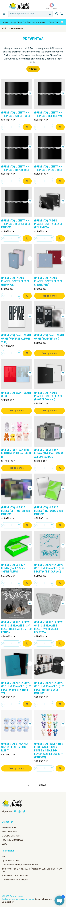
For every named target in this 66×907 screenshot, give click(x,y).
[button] (33, 69)
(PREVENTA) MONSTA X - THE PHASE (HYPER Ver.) (15, 168)
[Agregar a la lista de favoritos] (29, 93)
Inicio (4, 29)
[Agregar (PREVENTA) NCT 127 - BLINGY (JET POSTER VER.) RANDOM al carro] (27, 525)
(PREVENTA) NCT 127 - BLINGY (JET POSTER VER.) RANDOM (16, 511)
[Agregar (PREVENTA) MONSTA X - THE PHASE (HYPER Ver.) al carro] (27, 181)
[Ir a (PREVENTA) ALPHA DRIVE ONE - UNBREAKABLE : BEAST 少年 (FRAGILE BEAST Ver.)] (49, 603)
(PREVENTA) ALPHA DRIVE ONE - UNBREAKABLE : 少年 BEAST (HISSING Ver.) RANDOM (49, 688)
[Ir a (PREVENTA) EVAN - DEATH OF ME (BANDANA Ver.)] (49, 316)
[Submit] (50, 14)
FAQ (4, 856)
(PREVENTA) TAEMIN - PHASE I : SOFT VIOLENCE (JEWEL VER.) (48, 281)
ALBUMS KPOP (9, 827)
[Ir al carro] (62, 14)
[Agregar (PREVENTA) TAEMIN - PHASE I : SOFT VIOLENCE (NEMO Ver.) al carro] (27, 296)
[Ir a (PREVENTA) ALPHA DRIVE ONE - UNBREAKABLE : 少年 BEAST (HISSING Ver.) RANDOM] (49, 664)
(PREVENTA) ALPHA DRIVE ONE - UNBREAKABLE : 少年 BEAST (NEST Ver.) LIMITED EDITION (16, 627)
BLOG (5, 843)
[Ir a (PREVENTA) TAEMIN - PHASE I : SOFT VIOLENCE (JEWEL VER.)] (49, 259)
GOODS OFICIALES (11, 835)
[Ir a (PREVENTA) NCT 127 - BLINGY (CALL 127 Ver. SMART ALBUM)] (16, 546)
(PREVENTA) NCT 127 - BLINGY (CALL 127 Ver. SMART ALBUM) (13, 568)
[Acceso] (56, 13)
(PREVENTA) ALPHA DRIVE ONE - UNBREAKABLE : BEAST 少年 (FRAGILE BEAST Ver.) (48, 627)
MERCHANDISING (10, 831)
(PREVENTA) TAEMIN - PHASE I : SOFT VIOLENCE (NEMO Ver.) (15, 281)
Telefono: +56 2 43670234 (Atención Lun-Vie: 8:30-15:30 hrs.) (32, 870)
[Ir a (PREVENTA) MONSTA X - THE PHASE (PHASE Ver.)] (49, 148)
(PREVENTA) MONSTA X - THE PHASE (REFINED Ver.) (48, 114)
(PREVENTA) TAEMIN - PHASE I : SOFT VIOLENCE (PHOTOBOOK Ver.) (48, 396)
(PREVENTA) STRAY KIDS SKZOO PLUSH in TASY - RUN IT (15, 747)
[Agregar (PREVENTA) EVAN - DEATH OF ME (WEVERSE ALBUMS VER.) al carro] (27, 353)
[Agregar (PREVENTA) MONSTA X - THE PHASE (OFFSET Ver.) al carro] (27, 127)
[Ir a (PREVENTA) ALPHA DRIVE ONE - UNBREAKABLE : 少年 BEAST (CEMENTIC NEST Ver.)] (16, 664)
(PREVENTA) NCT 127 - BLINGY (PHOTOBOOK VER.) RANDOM (49, 511)
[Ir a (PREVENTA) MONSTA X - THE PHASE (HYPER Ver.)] (16, 148)
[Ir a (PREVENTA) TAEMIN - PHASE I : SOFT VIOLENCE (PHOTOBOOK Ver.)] (49, 374)
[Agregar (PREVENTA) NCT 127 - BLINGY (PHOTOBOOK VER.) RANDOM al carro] (60, 525)
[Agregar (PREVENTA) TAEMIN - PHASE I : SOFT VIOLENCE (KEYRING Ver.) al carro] (60, 238)
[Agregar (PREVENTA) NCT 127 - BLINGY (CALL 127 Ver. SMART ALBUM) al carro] (27, 583)
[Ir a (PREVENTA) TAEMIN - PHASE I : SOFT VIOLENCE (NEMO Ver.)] (16, 259)
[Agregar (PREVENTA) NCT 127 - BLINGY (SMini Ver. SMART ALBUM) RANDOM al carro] (60, 468)
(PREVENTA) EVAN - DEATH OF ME (16, 394)
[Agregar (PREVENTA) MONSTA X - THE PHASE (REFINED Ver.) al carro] (60, 127)
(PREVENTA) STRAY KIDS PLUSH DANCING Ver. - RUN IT (16, 453)
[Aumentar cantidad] (19, 127)
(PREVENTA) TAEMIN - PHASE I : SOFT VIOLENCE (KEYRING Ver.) (48, 224)
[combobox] (30, 14)
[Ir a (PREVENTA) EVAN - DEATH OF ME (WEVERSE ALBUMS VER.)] (16, 316)
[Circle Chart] (51, 6)
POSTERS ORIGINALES (12, 839)
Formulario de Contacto (15, 875)
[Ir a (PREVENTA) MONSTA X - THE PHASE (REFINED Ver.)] (49, 94)
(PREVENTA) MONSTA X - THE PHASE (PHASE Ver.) (48, 168)
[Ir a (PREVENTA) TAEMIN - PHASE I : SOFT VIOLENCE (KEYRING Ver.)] (49, 202)
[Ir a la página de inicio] (19, 6)
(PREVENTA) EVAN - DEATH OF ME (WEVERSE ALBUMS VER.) (16, 339)
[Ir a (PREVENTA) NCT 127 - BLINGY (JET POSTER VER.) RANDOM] (16, 489)
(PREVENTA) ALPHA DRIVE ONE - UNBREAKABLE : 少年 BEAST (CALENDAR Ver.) (49, 568)
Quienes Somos (10, 860)
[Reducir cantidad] (3, 127)
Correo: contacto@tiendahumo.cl (20, 864)
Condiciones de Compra (15, 879)
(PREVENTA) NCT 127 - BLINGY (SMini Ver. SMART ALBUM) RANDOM (48, 453)
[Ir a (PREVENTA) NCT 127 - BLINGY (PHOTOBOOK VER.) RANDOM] (49, 489)
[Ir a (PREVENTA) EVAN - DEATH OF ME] (16, 374)
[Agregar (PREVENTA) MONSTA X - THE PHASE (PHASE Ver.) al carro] (60, 181)
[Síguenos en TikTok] (23, 811)
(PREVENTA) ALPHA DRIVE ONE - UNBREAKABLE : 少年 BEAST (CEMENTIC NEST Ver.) (16, 688)
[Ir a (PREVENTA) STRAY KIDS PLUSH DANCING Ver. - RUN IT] (16, 431)
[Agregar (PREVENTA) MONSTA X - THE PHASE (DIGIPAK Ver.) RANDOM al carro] (27, 238)
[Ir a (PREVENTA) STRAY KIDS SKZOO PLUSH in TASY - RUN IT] (16, 725)
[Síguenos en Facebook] (19, 811)
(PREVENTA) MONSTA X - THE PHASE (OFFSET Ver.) (15, 114)
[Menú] (4, 13)
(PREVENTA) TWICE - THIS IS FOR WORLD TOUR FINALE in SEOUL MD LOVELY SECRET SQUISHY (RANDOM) (48, 750)
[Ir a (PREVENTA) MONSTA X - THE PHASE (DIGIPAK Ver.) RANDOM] (16, 202)
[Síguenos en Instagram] (15, 811)
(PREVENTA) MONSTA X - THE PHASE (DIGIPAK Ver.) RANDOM (15, 224)
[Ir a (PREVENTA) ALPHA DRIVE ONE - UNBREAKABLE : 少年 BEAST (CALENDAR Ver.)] (49, 546)
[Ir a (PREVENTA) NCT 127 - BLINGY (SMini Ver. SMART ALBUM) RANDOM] (49, 431)
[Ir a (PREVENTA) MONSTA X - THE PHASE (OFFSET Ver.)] (16, 94)
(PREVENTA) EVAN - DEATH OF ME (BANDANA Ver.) (49, 337)
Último (42, 784)
